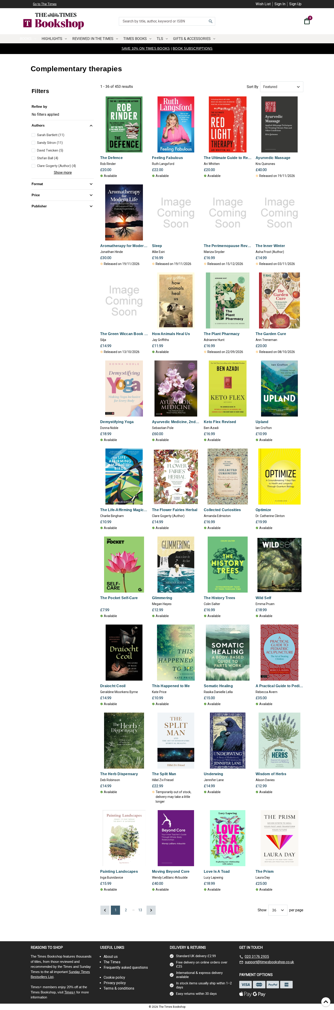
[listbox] (281, 86)
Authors (38, 125)
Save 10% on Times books (146, 48)
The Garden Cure (271, 334)
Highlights (52, 39)
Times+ (69, 992)
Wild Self (263, 598)
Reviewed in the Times (92, 39)
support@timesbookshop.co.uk (269, 962)
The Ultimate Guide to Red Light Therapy (228, 158)
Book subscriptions (193, 48)
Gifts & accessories (192, 39)
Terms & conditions (119, 988)
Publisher (39, 206)
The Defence (111, 158)
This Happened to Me (171, 686)
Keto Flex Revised (220, 422)
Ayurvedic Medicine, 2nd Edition (176, 422)
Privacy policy (115, 983)
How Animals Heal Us (171, 334)
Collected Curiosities (222, 510)
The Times (112, 962)
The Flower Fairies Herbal (174, 510)
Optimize (263, 510)
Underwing (213, 774)
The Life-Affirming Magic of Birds (124, 510)
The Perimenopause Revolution (228, 246)
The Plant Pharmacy (222, 334)
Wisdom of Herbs (271, 774)
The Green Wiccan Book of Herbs (124, 334)
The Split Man (164, 774)
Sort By (252, 87)
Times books (135, 39)
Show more (63, 172)
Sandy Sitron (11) (50, 143)
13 (140, 910)
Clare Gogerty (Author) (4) (56, 166)
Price (36, 195)
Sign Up (295, 4)
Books (26, 39)
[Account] (297, 21)
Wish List (263, 4)
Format (37, 184)
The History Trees (219, 598)
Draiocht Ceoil (113, 686)
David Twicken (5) (50, 150)
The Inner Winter (270, 246)
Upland (262, 422)
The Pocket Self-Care (119, 598)
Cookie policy (114, 977)
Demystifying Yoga (117, 422)
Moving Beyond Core (171, 871)
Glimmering (162, 598)
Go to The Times (45, 4)
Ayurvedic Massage (273, 158)
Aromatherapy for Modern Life (124, 246)
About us (111, 956)
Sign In (279, 4)
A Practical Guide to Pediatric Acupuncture (279, 686)
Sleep (157, 246)
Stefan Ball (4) (47, 158)
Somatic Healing (218, 686)
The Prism (265, 871)
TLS (160, 39)
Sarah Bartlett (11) (50, 135)
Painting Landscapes (119, 871)
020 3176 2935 (257, 956)
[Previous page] (105, 910)
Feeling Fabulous (167, 158)
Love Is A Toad (217, 871)
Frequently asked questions (126, 967)
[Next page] (151, 910)
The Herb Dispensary (119, 774)
